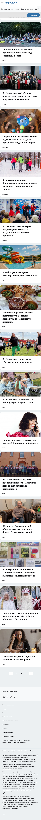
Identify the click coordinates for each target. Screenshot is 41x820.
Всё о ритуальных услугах (10, 9)
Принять (33, 15)
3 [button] (21, 673)
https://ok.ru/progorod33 (27, 780)
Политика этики (7, 717)
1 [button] (10, 673)
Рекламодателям (27, 9)
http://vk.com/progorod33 (11, 780)
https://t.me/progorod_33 (10, 782)
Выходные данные (8, 705)
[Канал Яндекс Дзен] (10, 697)
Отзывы (5, 729)
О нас (4, 709)
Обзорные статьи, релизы (10, 721)
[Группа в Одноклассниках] (7, 697)
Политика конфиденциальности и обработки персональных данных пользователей (16, 741)
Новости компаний (8, 736)
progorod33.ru (7, 769)
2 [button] (16, 673)
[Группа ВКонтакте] (4, 697)
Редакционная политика (10, 713)
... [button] (26, 673)
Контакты (6, 724)
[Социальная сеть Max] (14, 697)
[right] (39, 9)
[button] (31, 673)
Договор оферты (8, 732)
